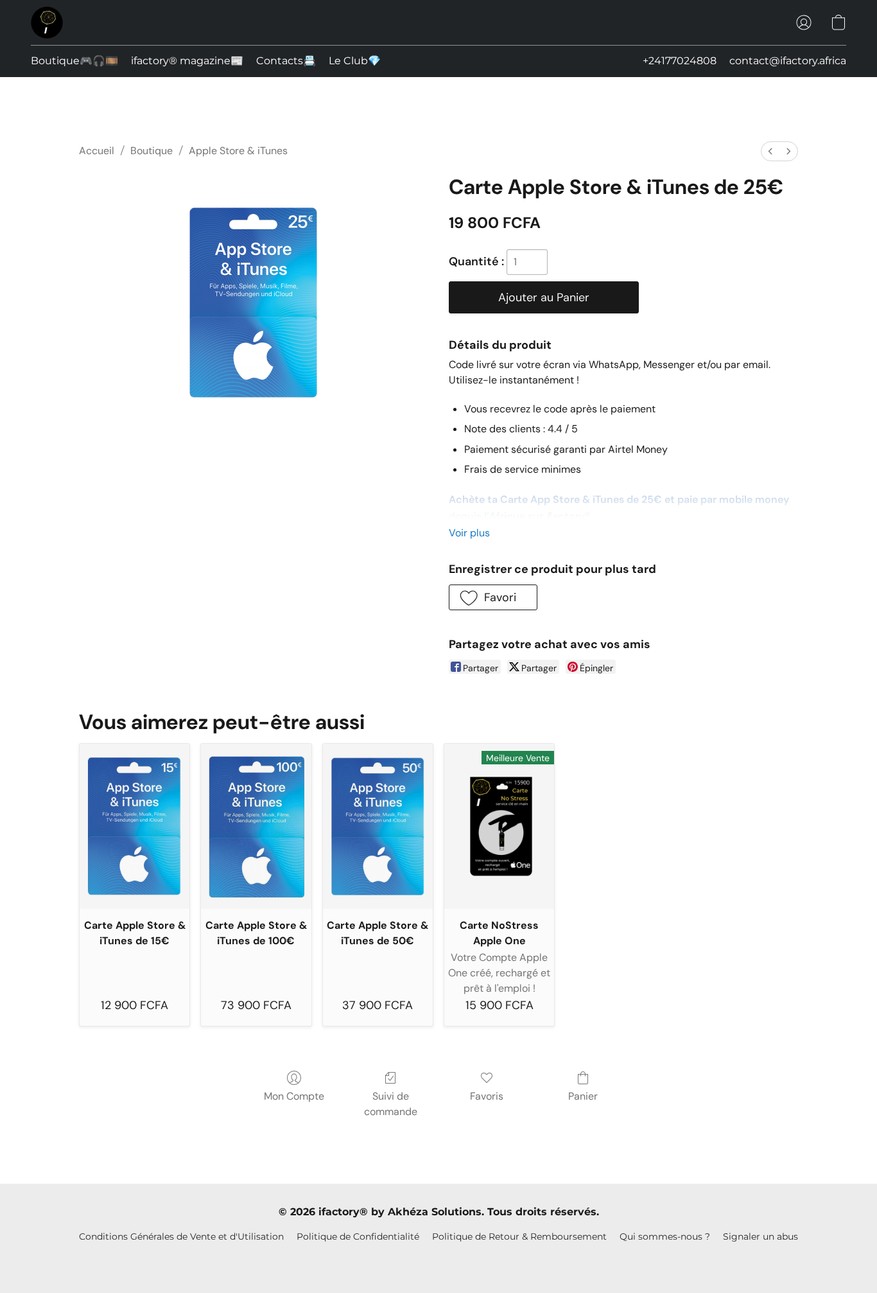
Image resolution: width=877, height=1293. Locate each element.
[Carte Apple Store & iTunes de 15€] (134, 826)
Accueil (96, 150)
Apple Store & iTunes (238, 150)
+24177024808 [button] (679, 61)
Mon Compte (294, 1096)
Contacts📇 (286, 61)
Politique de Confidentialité (358, 1236)
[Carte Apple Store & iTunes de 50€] (378, 826)
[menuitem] (770, 151)
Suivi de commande (390, 1103)
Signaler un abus (760, 1236)
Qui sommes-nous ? (665, 1236)
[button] (47, 22)
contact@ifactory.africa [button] (787, 61)
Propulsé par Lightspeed (439, 1258)
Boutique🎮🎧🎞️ (74, 61)
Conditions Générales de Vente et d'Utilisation (181, 1236)
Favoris (486, 1096)
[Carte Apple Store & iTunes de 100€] (256, 826)
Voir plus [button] (469, 533)
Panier (583, 1096)
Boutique (151, 150)
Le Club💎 (355, 61)
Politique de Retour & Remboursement (519, 1236)
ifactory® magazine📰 (187, 61)
